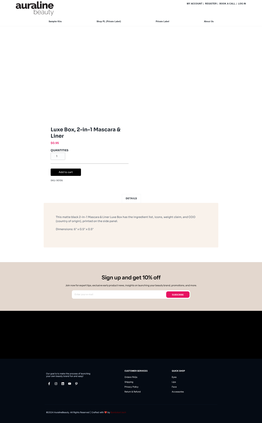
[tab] (131, 198)
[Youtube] (70, 384)
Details (131, 198)
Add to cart (66, 172)
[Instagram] (56, 384)
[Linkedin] (63, 384)
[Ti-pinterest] (76, 384)
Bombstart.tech (118, 412)
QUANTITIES (59, 150)
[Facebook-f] (49, 384)
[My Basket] (245, 11)
